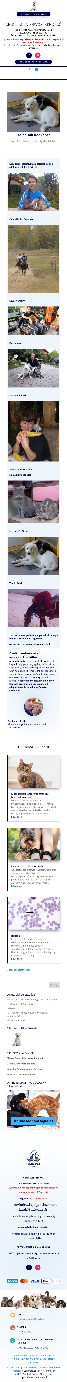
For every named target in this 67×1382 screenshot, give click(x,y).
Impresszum (14, 1367)
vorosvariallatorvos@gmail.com (31, 1319)
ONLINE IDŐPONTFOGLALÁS (33, 62)
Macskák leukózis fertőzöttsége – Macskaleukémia (30, 795)
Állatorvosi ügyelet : (33, 35)
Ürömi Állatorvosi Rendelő (21, 1063)
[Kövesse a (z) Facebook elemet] (29, 55)
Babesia (16, 935)
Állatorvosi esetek (16, 1020)
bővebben (16, 816)
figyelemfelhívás (47, 141)
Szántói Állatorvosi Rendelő (21, 1074)
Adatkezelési (29, 1367)
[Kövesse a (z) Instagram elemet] (38, 55)
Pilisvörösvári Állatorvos (42, 1355)
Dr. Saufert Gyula (28, 141)
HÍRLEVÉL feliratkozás (33, 14)
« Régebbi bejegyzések (18, 969)
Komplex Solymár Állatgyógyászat (25, 1069)
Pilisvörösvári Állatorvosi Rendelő (25, 1058)
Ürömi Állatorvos (19, 1355)
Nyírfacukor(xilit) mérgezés (27, 866)
